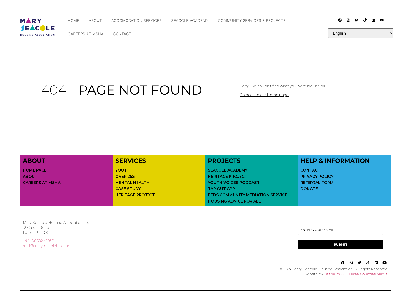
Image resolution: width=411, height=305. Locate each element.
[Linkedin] (373, 20)
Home (73, 20)
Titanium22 (334, 274)
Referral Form (316, 183)
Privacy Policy (316, 176)
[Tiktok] (364, 20)
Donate (309, 189)
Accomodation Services (136, 20)
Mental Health (132, 183)
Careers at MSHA (85, 33)
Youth (122, 170)
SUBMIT (340, 244)
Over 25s (125, 176)
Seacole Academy (189, 20)
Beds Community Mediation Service (247, 195)
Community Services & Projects (252, 20)
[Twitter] (356, 20)
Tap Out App (221, 189)
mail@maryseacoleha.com (46, 246)
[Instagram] (348, 20)
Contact (122, 33)
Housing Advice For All (234, 201)
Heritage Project (135, 195)
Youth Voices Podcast (234, 183)
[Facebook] (339, 20)
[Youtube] (381, 20)
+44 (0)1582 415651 (39, 241)
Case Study (128, 189)
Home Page (35, 170)
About (95, 20)
